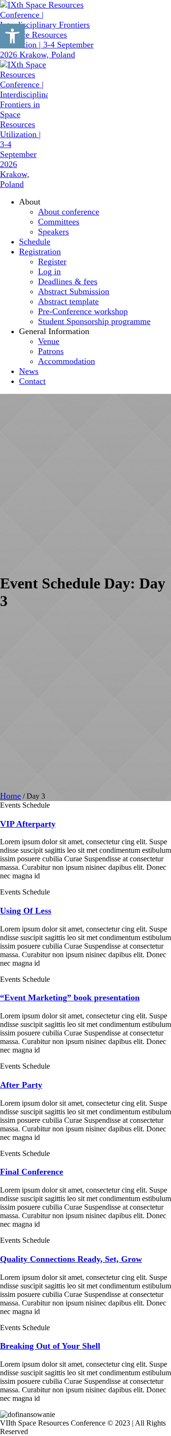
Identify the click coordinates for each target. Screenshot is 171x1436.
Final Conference (31, 1171)
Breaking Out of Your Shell (50, 1346)
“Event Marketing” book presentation (70, 997)
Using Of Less (25, 910)
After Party (21, 1085)
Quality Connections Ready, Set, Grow (71, 1259)
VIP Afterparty (28, 824)
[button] (12, 36)
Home (10, 796)
